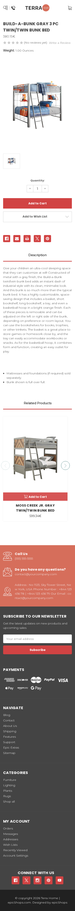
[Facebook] (6, 238)
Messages (10, 834)
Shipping (9, 731)
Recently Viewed (15, 850)
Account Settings (15, 855)
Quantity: (37, 180)
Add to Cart (38, 497)
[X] (37, 238)
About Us (10, 726)
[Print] (27, 238)
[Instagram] (37, 880)
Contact (9, 720)
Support (9, 742)
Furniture (9, 780)
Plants (7, 791)
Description (37, 255)
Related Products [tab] (37, 403)
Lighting (9, 785)
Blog (6, 715)
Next (65, 465)
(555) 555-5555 (24, 558)
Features (9, 737)
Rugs (7, 796)
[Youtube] (60, 880)
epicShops (59, 902)
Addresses (10, 839)
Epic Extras (11, 747)
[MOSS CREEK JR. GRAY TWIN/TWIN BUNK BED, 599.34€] (35, 458)
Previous (5, 465)
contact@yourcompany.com (36, 574)
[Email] (16, 238)
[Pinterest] (47, 238)
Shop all (9, 801)
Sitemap (9, 753)
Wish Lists (10, 845)
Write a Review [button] (60, 43)
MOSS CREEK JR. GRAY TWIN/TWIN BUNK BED (35, 508)
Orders (8, 828)
